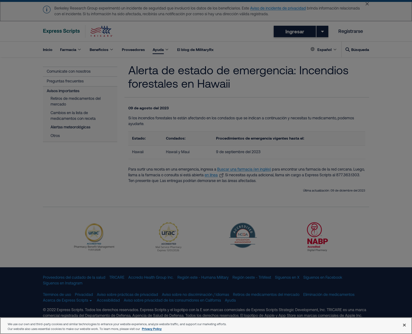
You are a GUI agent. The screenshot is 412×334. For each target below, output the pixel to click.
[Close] (404, 325)
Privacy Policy (152, 329)
